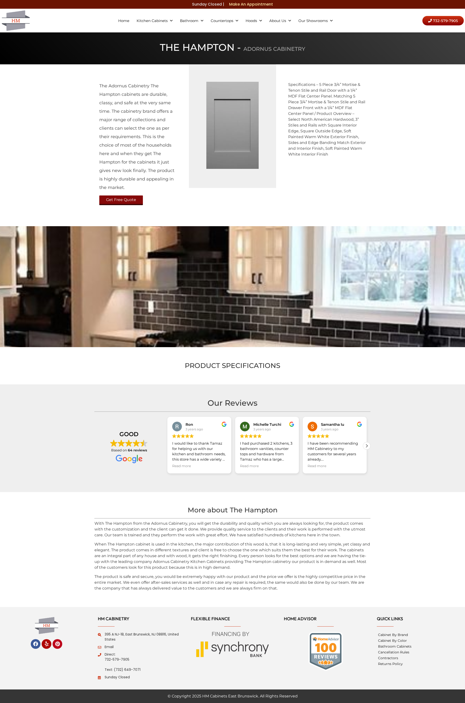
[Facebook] (35, 644)
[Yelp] (46, 644)
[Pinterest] (57, 644)
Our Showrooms (313, 20)
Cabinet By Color (392, 640)
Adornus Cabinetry (274, 49)
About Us (277, 20)
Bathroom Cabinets (394, 646)
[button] (154, 20)
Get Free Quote (121, 199)
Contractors (388, 658)
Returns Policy (390, 664)
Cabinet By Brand (393, 635)
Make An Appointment (251, 4)
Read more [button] (181, 466)
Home (123, 20)
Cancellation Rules (393, 652)
